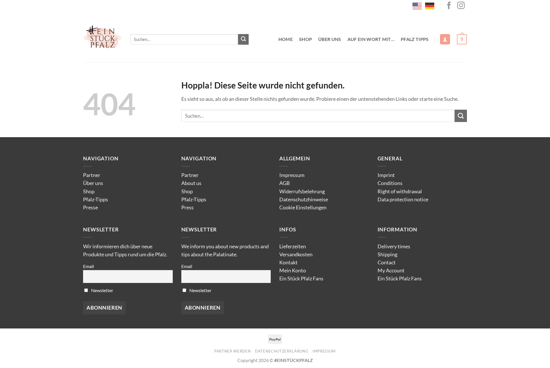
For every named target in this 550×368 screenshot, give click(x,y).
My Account (391, 270)
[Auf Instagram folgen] (461, 6)
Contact (387, 262)
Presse (90, 207)
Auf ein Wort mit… (370, 39)
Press (187, 207)
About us (191, 183)
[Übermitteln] (243, 39)
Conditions (390, 183)
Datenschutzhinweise (303, 199)
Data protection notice (403, 199)
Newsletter (101, 290)
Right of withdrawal (400, 191)
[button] (445, 39)
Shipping (387, 254)
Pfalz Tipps (415, 39)
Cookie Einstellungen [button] (303, 207)
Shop (305, 39)
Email (88, 266)
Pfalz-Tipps (95, 199)
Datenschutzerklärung (281, 351)
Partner (91, 175)
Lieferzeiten (292, 246)
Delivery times (394, 246)
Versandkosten (296, 254)
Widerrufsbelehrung (302, 191)
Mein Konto (292, 270)
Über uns (329, 39)
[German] (430, 5)
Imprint (386, 175)
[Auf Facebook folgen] (449, 6)
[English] (417, 5)
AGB (284, 183)
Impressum (292, 175)
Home (285, 39)
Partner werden (232, 351)
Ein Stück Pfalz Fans (301, 278)
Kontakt (288, 262)
